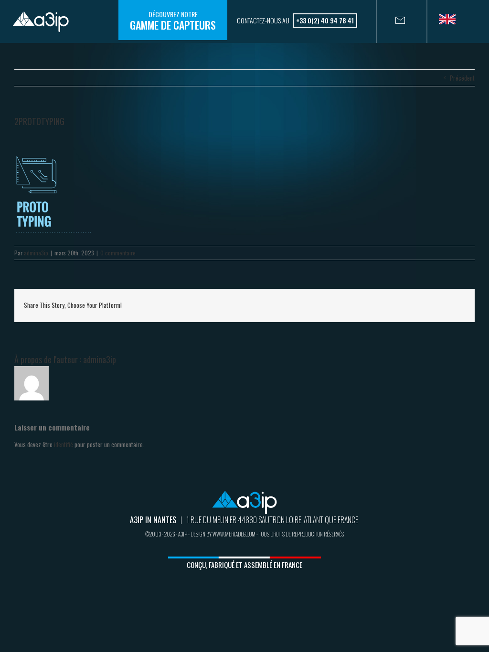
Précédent (462, 78)
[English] (451, 22)
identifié (63, 444)
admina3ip (36, 253)
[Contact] (391, 21)
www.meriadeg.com (234, 534)
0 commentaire (118, 253)
